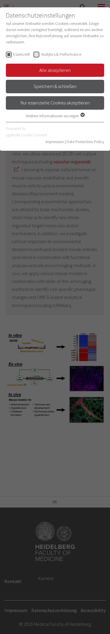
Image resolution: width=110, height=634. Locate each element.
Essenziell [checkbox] (21, 54)
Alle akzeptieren (55, 70)
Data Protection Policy (85, 141)
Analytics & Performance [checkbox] (61, 54)
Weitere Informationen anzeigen (53, 115)
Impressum (54, 141)
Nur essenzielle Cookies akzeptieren (55, 103)
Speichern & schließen (55, 86)
